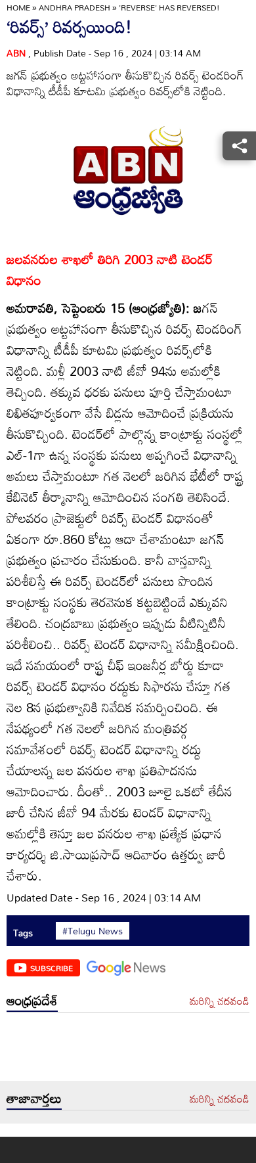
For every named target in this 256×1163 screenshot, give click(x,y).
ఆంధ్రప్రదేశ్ (32, 1000)
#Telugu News (92, 931)
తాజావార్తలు (34, 1097)
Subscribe (51, 968)
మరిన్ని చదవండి (219, 1001)
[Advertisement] (128, 1050)
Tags (23, 933)
